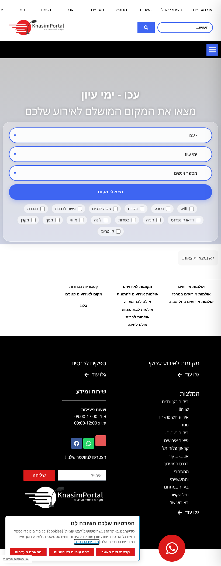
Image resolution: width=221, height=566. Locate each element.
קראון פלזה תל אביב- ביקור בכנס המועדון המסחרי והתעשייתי (175, 463)
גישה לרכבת (65, 208)
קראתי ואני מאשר (115, 552)
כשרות (123, 220)
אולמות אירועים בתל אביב (191, 301)
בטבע (159, 208)
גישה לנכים (101, 208)
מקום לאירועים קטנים (83, 294)
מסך (49, 220)
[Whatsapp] (88, 443)
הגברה (32, 208)
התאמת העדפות (28, 552)
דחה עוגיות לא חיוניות (71, 552)
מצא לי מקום (110, 192)
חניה (150, 220)
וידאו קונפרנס (182, 220)
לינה (98, 220)
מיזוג (73, 220)
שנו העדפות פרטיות (16, 559)
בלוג (83, 305)
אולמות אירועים (191, 286)
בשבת (133, 208)
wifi (184, 208)
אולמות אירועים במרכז (191, 294)
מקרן (25, 220)
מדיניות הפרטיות (86, 542)
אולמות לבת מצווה (137, 309)
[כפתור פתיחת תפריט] (212, 50)
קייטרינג (107, 231)
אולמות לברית (138, 317)
